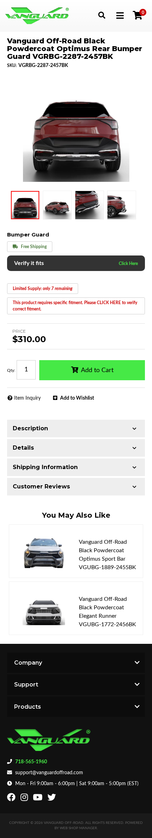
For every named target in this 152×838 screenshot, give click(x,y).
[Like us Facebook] (12, 799)
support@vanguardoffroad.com (49, 772)
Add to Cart (97, 370)
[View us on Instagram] (25, 799)
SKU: (12, 65)
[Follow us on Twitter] (52, 799)
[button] (102, 15)
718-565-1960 (31, 761)
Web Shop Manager (78, 828)
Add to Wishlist (77, 398)
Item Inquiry (27, 398)
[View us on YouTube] (38, 799)
